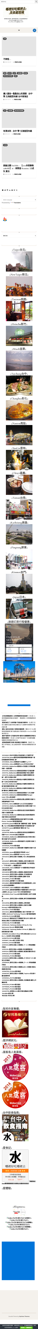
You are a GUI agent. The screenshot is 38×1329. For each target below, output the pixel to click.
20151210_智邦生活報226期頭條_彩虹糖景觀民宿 (17, 949)
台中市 (9, 73)
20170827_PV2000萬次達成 (11, 989)
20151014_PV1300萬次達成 (11, 942)
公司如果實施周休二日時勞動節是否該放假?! (15, 716)
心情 (5, 38)
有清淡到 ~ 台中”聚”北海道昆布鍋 (17, 131)
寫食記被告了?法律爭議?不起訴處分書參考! (15, 722)
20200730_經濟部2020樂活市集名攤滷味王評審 (17, 991)
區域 (5, 73)
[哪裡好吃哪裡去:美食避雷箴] (16, 12)
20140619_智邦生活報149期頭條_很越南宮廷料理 (17, 872)
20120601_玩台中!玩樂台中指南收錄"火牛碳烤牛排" (18, 755)
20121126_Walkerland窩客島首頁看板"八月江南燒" (18, 793)
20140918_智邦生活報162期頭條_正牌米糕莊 (16, 903)
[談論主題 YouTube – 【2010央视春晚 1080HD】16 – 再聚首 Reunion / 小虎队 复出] (19, 152)
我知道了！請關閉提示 (26, 1327)
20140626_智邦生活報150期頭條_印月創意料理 (17, 874)
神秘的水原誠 (18, 62)
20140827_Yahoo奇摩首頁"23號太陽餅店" (15, 887)
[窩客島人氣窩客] (15, 1079)
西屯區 (25, 73)
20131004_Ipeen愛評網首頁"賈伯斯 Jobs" (16, 852)
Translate (17, 203)
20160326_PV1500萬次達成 (11, 956)
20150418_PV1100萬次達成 (11, 923)
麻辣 (16, 76)
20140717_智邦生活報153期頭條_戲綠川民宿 (16, 876)
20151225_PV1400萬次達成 (11, 954)
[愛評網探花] (15, 1048)
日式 (14, 73)
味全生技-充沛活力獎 (8, 995)
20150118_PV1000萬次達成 (11, 916)
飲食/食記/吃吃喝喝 (8, 76)
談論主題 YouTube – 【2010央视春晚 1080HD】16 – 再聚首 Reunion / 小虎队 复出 (18, 168)
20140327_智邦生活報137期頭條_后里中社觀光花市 (18, 861)
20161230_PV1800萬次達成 (11, 984)
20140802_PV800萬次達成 (11, 879)
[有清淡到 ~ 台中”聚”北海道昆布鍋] (19, 118)
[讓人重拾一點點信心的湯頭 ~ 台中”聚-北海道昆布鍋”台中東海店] (19, 81)
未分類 (5, 145)
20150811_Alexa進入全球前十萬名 (13, 940)
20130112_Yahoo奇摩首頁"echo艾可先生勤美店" (17, 804)
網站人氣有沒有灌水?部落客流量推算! (13, 729)
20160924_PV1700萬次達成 (11, 978)
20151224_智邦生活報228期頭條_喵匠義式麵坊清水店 (18, 951)
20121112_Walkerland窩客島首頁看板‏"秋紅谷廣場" (18, 773)
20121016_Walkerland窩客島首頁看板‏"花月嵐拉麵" (18, 771)
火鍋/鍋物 (19, 73)
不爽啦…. (7, 59)
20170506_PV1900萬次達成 (11, 987)
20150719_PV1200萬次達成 (11, 938)
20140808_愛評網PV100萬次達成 (13, 881)
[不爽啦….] (19, 46)
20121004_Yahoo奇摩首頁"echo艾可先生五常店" (18, 764)
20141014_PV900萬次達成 (11, 909)
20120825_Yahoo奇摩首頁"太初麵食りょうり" (16, 762)
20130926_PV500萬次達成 (11, 845)
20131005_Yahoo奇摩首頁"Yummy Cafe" (16, 854)
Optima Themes (24, 1316)
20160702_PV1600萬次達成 (11, 971)
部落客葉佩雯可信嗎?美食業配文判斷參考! (14, 742)
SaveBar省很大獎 (7, 993)
